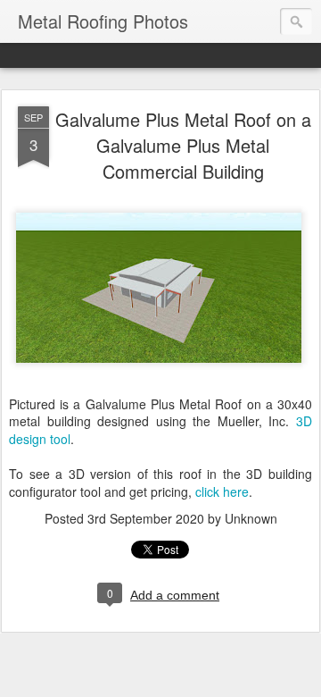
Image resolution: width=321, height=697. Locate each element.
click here (222, 491)
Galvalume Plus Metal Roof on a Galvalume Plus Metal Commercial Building (183, 145)
